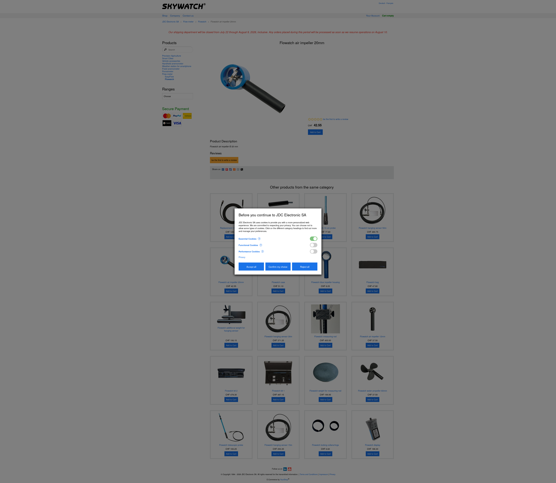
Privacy (242, 257)
